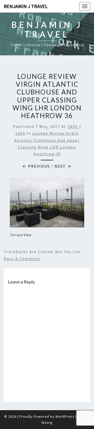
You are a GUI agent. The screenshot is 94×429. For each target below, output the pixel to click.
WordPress (64, 416)
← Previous (36, 166)
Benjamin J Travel (26, 6)
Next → (62, 166)
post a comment (22, 258)
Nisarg (47, 422)
